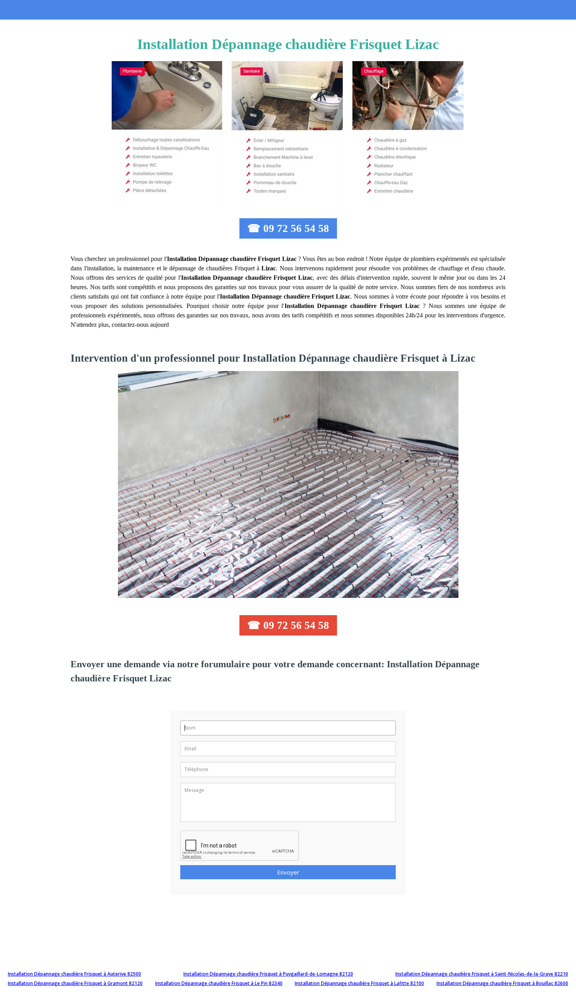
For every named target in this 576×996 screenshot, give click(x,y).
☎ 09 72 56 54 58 (288, 228)
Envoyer (288, 872)
